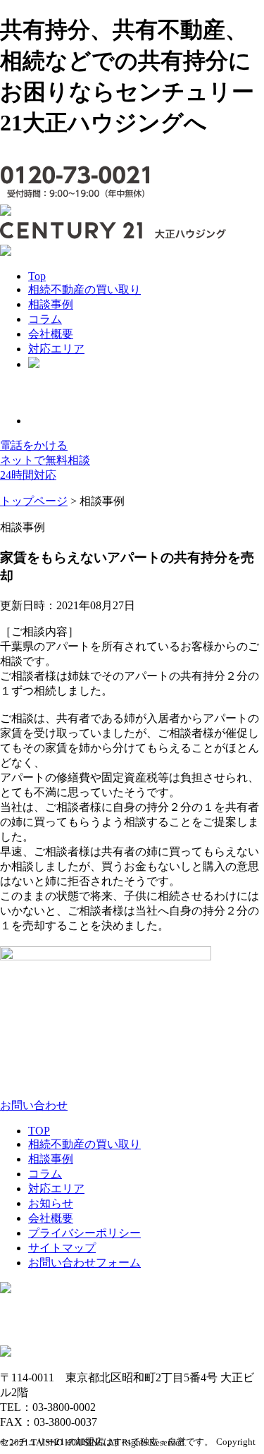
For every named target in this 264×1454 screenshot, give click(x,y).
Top (37, 276)
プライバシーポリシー (84, 1233)
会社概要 (50, 334)
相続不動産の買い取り (84, 289)
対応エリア (56, 349)
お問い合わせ (34, 1105)
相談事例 (50, 304)
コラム (45, 319)
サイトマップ (62, 1248)
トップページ (34, 501)
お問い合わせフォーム (84, 1263)
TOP (39, 1131)
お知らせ (50, 1203)
